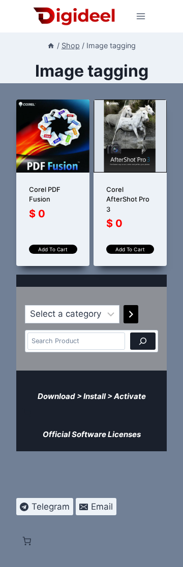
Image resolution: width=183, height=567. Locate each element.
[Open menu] (141, 16)
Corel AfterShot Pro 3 (127, 199)
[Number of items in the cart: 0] (27, 412)
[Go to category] (131, 314)
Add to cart (53, 249)
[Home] (50, 45)
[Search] (143, 341)
